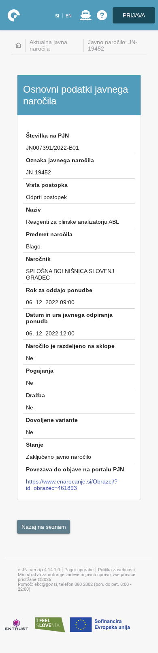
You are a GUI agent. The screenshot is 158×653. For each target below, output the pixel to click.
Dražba (35, 395)
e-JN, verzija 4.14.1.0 (39, 569)
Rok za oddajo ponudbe (59, 290)
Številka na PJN (47, 135)
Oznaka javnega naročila (60, 160)
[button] (57, 15)
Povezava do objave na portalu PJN (75, 469)
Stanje (34, 444)
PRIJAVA (134, 15)
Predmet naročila (49, 234)
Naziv (33, 209)
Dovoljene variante (52, 420)
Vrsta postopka (47, 185)
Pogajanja (39, 370)
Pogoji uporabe (79, 569)
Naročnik (38, 259)
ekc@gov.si (45, 584)
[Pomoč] (102, 15)
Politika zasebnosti (116, 569)
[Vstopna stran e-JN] (14, 15)
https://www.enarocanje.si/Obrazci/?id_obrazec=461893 (71, 484)
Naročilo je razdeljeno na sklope (70, 346)
